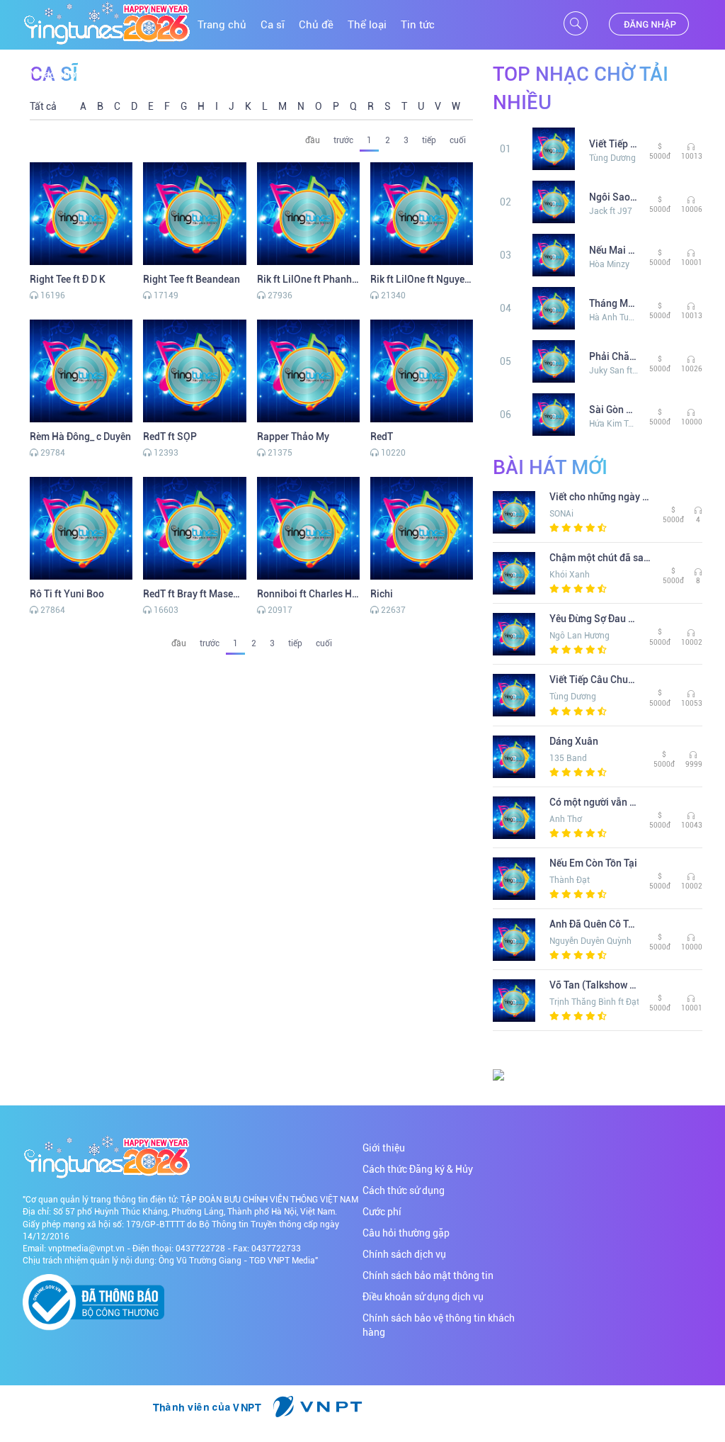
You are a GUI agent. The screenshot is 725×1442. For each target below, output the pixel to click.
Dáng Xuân (573, 741)
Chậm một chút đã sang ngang (600, 557)
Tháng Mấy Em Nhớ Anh (614, 303)
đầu (312, 140)
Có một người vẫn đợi (594, 802)
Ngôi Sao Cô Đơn (614, 197)
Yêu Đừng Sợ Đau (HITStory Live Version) (594, 618)
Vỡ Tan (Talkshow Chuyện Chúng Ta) (594, 985)
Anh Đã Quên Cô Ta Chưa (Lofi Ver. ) (594, 924)
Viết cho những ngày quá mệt (600, 496)
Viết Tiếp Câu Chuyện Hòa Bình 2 (614, 144)
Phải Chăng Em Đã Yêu (614, 356)
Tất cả (43, 106)
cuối (458, 140)
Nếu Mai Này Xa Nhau (614, 250)
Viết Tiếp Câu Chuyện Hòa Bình (594, 679)
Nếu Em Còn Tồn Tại (593, 863)
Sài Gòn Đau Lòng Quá (614, 409)
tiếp (429, 140)
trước (343, 140)
